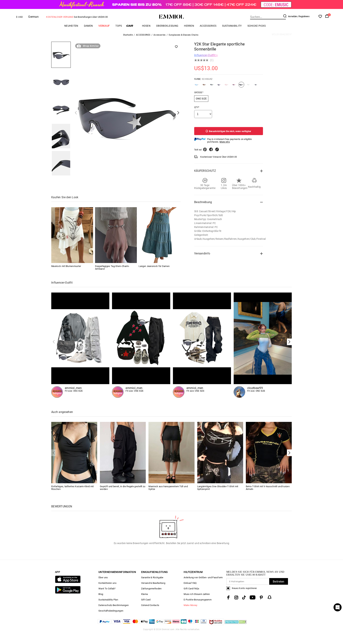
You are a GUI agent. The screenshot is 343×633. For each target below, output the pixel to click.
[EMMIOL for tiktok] (244, 597)
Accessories (159, 35)
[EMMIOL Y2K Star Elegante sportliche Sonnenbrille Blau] (197, 86)
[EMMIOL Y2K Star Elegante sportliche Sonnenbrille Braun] (204, 86)
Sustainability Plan (108, 599)
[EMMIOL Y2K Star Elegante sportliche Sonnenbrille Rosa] (226, 86)
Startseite (128, 35)
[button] (289, 342)
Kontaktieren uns (107, 583)
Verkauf (104, 25)
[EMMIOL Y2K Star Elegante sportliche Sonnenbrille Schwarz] (241, 86)
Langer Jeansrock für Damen (154, 266)
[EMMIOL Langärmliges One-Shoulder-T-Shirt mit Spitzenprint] (220, 452)
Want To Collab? (107, 588)
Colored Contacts (150, 605)
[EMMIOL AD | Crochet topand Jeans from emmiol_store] (263, 345)
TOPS (118, 25)
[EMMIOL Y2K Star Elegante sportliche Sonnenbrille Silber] (248, 86)
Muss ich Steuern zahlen (197, 594)
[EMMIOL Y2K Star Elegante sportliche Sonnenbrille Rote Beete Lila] (234, 86)
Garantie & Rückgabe (152, 577)
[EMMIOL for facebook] (228, 597)
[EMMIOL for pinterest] (261, 597)
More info (225, 141)
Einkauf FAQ (190, 583)
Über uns (103, 577)
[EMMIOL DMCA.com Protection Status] (236, 624)
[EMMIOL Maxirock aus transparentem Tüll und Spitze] (171, 452)
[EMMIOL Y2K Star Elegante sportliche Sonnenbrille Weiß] (256, 86)
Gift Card (146, 599)
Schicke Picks (256, 25)
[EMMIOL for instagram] (236, 597)
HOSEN (146, 25)
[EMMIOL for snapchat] (269, 597)
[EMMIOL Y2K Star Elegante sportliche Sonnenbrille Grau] (212, 86)
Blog (100, 594)
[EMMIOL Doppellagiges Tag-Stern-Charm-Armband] (116, 235)
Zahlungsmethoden (151, 588)
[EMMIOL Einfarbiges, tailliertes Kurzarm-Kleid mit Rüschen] (74, 452)
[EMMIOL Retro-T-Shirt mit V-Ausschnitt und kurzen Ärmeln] (269, 452)
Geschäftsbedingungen (110, 610)
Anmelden (292, 16)
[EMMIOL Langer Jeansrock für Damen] (159, 235)
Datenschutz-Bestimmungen (113, 605)
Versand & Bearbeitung (153, 583)
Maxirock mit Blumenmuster (66, 266)
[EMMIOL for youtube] (252, 597)
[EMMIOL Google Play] (68, 592)
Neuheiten (71, 25)
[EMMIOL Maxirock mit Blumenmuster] (72, 235)
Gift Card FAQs (191, 588)
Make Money (190, 605)
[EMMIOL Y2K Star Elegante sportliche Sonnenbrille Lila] (219, 86)
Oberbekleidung (167, 25)
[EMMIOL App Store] (68, 582)
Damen (88, 25)
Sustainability (232, 25)
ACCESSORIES (208, 25)
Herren (189, 25)
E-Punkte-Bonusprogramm (198, 599)
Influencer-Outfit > (206, 55)
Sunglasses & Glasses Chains (183, 35)
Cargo (132, 26)
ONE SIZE (201, 98)
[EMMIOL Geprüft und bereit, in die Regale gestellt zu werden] (123, 452)
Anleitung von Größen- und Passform (203, 577)
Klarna (144, 594)
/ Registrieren (303, 16)
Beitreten (278, 581)
